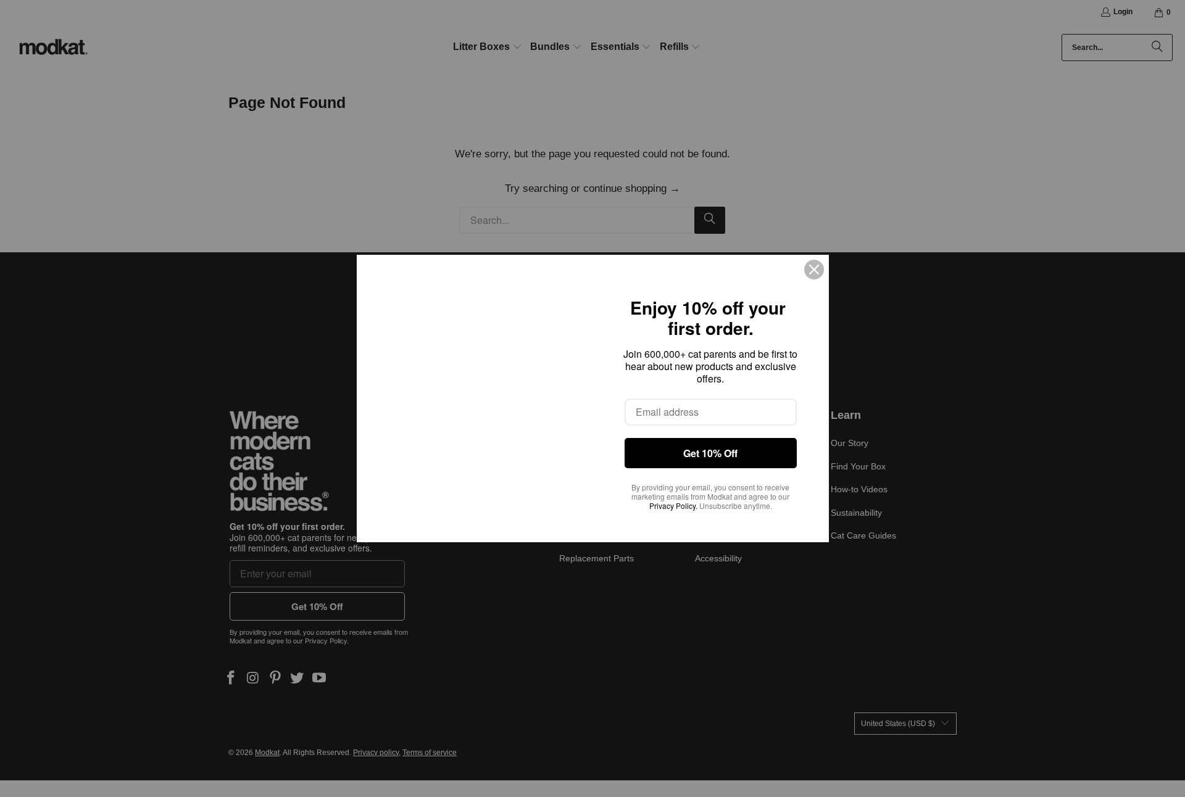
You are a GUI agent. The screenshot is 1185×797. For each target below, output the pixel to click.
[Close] (814, 269)
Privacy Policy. (673, 505)
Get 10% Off (710, 453)
